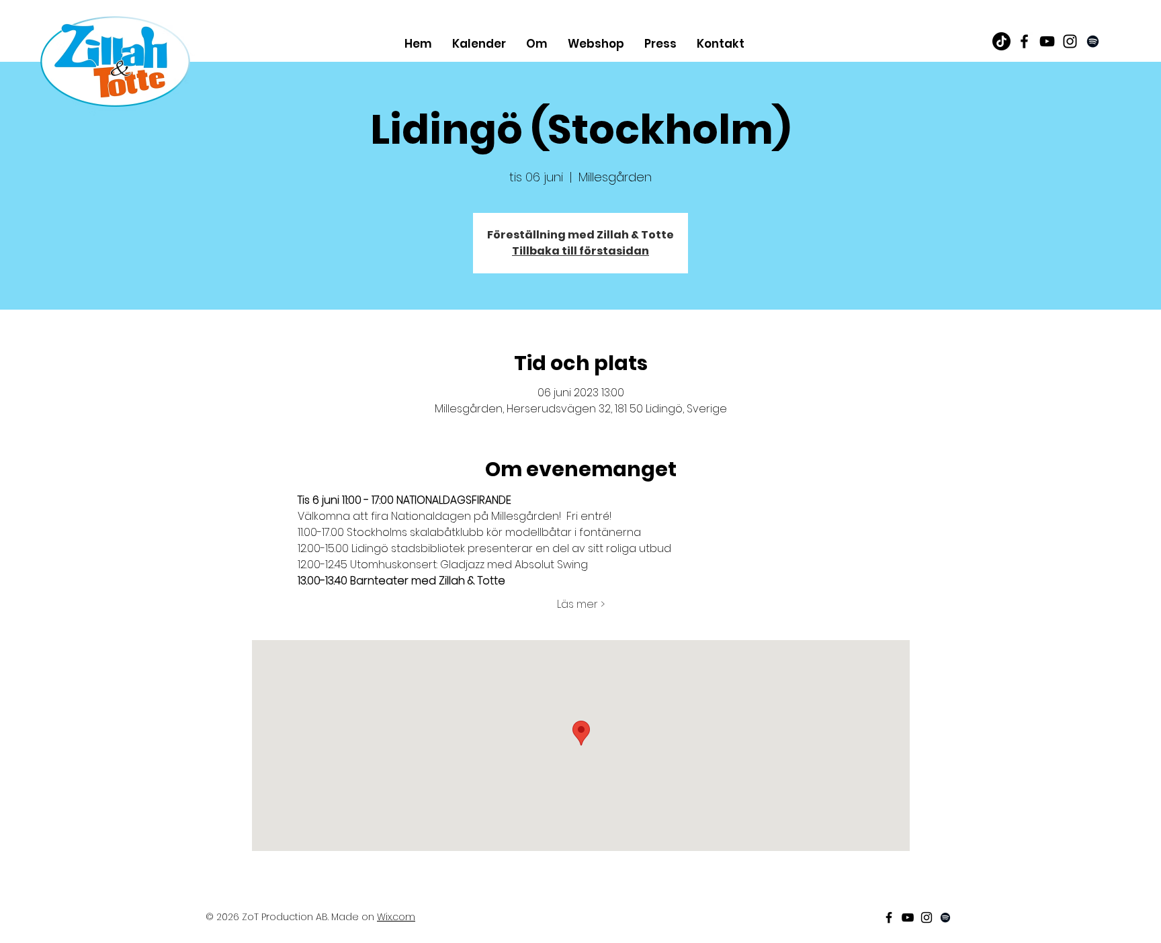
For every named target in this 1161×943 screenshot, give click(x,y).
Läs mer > (581, 604)
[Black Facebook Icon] (1024, 41)
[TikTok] (1001, 41)
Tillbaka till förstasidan (580, 251)
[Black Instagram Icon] (1070, 41)
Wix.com (396, 917)
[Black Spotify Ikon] (1093, 41)
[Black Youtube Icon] (1047, 41)
